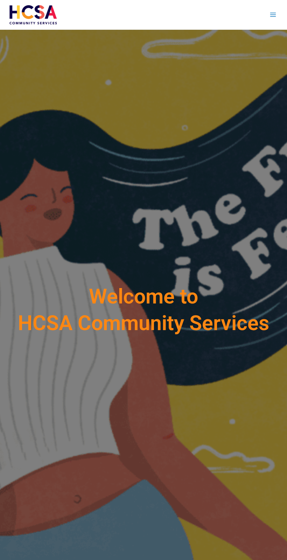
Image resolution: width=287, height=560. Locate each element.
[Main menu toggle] (273, 15)
